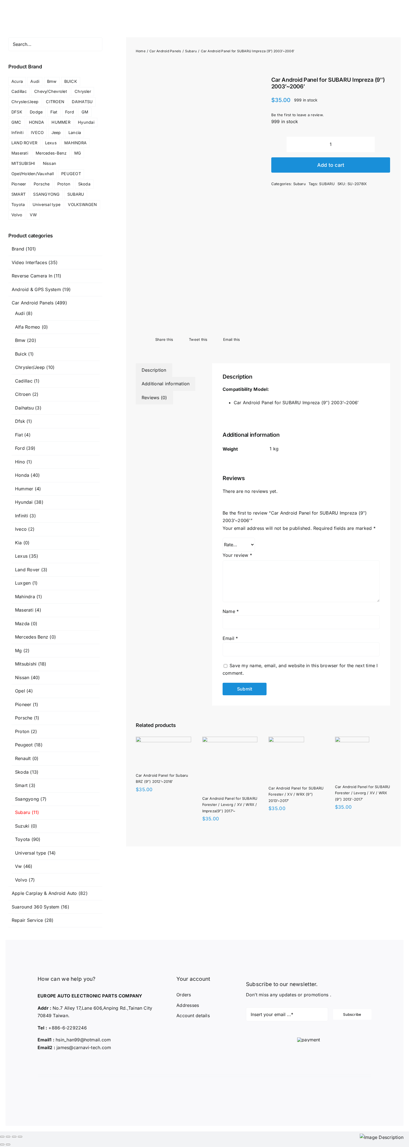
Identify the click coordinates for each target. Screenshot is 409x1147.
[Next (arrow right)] (8, 1144)
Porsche (42, 184)
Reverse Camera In (32, 276)
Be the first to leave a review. (297, 115)
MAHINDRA (75, 142)
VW (33, 214)
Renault (23, 758)
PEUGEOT (71, 173)
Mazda (22, 623)
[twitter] (47, 1062)
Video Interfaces (29, 262)
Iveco (21, 529)
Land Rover (27, 569)
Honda (22, 475)
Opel (20, 691)
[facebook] (39, 1062)
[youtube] (64, 1062)
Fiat (54, 112)
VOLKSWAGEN (82, 204)
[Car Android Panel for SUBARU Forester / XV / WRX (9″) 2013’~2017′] (153, 830)
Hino (20, 462)
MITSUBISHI (23, 163)
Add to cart (330, 165)
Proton (63, 184)
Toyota (18, 204)
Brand (18, 249)
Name (231, 611)
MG (77, 153)
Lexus (51, 142)
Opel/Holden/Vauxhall (32, 173)
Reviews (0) (154, 397)
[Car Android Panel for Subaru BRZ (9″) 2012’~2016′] (172, 740)
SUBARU (326, 184)
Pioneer (18, 184)
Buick (21, 354)
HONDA (36, 122)
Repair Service (27, 920)
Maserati (19, 153)
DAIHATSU (82, 101)
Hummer (24, 488)
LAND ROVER (24, 142)
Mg (18, 650)
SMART (18, 194)
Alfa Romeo (27, 327)
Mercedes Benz (31, 637)
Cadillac (19, 91)
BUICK (70, 81)
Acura (17, 81)
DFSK (16, 112)
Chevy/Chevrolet (50, 91)
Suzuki (22, 826)
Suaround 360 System (36, 907)
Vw (18, 866)
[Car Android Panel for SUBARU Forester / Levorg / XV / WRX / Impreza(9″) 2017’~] (296, 740)
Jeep (56, 132)
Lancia (74, 132)
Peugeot (24, 745)
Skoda (84, 184)
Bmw (52, 81)
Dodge (36, 112)
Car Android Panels (32, 303)
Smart (21, 785)
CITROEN (55, 101)
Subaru (299, 184)
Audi (34, 81)
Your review (237, 555)
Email (230, 638)
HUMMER (60, 122)
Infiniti (17, 132)
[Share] (8, 1137)
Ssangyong (27, 799)
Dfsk (20, 421)
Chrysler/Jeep (24, 101)
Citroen (23, 394)
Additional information (165, 383)
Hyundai (86, 122)
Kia (18, 542)
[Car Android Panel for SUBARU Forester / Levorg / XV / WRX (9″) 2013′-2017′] (285, 830)
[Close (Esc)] (2, 1137)
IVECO (37, 132)
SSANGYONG (46, 194)
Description (154, 370)
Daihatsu (24, 408)
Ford (69, 112)
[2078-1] (195, 197)
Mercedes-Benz (51, 153)
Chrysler (83, 91)
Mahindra (25, 596)
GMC (16, 122)
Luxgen (23, 583)
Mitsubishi (25, 664)
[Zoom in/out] (20, 1137)
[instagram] (55, 1062)
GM (85, 112)
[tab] (154, 370)
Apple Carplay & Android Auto (44, 893)
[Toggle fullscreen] (14, 1137)
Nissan (49, 163)
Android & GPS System (36, 289)
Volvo (16, 214)
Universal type (46, 204)
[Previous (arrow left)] (2, 1144)
